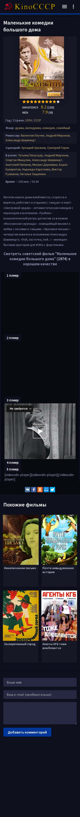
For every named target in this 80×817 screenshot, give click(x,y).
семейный (63, 128)
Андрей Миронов (58, 135)
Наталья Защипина (33, 174)
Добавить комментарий (27, 732)
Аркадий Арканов (33, 148)
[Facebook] (33, 489)
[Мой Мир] (46, 489)
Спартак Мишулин (18, 160)
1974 (28, 120)
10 (58, 102)
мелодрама (33, 128)
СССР (37, 120)
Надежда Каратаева (36, 169)
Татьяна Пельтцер (30, 155)
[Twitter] (52, 489)
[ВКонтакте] (27, 489)
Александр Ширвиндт (21, 140)
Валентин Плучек (32, 135)
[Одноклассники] (40, 489)
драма (19, 128)
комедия (48, 128)
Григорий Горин (58, 148)
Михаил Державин (45, 165)
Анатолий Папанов (18, 165)
